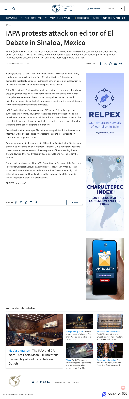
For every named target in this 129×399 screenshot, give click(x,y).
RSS (69, 382)
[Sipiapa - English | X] (113, 18)
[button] (93, 8)
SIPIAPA (9, 25)
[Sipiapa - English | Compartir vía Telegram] (35, 202)
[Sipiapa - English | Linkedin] (118, 18)
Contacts (76, 382)
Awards (96, 18)
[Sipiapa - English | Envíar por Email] (115, 63)
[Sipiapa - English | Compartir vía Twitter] (20, 202)
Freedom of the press (33, 18)
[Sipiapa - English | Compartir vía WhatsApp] (25, 202)
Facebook (37, 382)
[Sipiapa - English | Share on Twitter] (105, 63)
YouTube (33, 382)
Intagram (44, 382)
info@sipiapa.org (59, 382)
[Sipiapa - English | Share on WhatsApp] (110, 63)
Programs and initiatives (60, 18)
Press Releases (83, 18)
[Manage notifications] (123, 388)
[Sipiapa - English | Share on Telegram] (120, 63)
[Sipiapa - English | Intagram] (123, 18)
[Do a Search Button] (13, 8)
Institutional (11, 18)
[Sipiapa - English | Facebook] (109, 18)
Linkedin (48, 382)
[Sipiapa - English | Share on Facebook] (100, 63)
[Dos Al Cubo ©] (114, 396)
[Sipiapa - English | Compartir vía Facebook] (15, 202)
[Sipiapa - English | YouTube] (104, 18)
